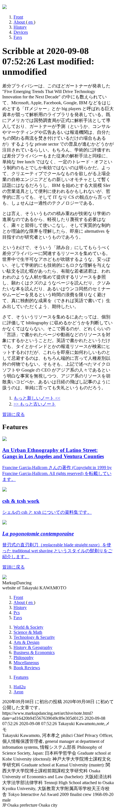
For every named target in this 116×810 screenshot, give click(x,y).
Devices (21, 32)
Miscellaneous (26, 662)
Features (21, 677)
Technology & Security (34, 637)
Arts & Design (26, 642)
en (30, 22)
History (20, 27)
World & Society (28, 627)
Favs (18, 37)
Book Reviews (27, 667)
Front (18, 17)
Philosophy (24, 657)
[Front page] (4, 7)
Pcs (17, 612)
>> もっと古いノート (35, 404)
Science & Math (28, 632)
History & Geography (33, 647)
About (20, 22)
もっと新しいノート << (37, 398)
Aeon (18, 691)
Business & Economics (34, 652)
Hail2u (20, 686)
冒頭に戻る (13, 414)
